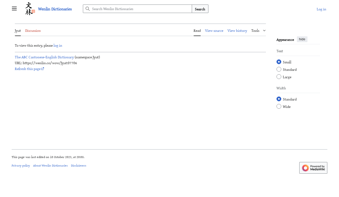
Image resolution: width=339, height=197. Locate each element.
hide (302, 39)
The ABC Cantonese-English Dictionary (44, 57)
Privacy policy (21, 165)
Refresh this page (28, 68)
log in (57, 45)
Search (200, 9)
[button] (14, 8)
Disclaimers (78, 165)
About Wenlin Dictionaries (50, 165)
